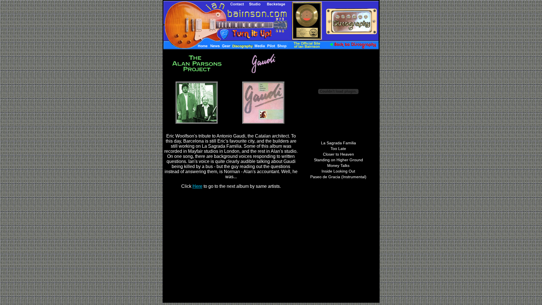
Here (197, 186)
